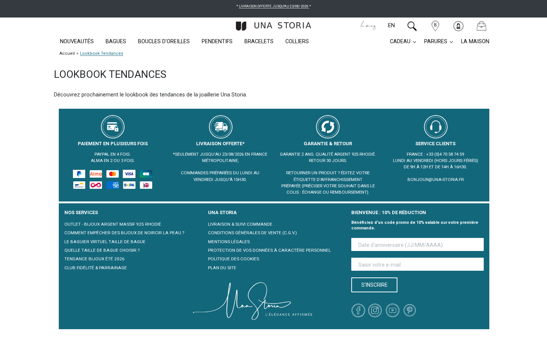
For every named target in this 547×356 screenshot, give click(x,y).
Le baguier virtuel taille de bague (104, 241)
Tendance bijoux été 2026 (94, 258)
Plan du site (222, 267)
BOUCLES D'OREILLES (164, 41)
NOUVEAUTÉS (77, 41)
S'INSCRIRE (374, 285)
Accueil (67, 53)
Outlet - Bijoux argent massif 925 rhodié (112, 224)
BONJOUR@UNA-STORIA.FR (435, 179)
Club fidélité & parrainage (95, 267)
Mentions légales (229, 241)
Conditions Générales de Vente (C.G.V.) (252, 232)
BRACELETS (259, 41)
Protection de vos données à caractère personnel (269, 250)
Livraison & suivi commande (240, 224)
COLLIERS (297, 41)
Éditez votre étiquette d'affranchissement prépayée (325, 179)
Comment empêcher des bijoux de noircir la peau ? (124, 232)
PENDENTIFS (217, 41)
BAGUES (116, 41)
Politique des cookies (233, 258)
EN (391, 25)
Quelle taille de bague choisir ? (102, 250)
